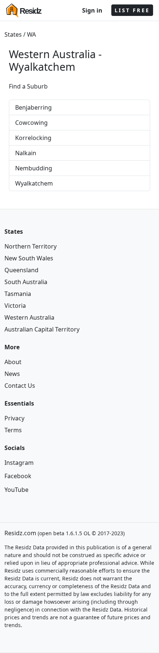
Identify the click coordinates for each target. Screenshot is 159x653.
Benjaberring (33, 107)
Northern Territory (30, 246)
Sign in (92, 10)
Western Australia (29, 317)
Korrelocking (33, 138)
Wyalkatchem (42, 67)
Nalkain (25, 153)
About (12, 362)
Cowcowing (31, 123)
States (13, 34)
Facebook (17, 476)
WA (31, 34)
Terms (13, 430)
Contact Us (19, 386)
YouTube (16, 490)
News (12, 374)
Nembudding (33, 168)
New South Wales (28, 258)
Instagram (19, 463)
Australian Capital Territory (42, 329)
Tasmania (17, 294)
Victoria (15, 305)
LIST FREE (132, 10)
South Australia (25, 282)
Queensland (21, 270)
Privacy (14, 418)
